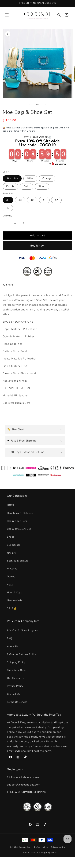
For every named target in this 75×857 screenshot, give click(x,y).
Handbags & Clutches (20, 513)
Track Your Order (17, 670)
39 (7, 200)
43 (7, 208)
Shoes (10, 536)
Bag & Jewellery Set (19, 529)
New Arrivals (14, 600)
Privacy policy (58, 847)
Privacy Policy (15, 686)
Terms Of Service (17, 702)
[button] (7, 15)
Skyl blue (12, 178)
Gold (26, 186)
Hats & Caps (14, 592)
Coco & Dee (24, 847)
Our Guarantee (15, 678)
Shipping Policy (16, 662)
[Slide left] (30, 105)
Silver (42, 186)
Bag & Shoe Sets (17, 521)
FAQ (9, 638)
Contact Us (13, 694)
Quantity (7, 215)
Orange (46, 178)
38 (20, 200)
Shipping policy (49, 852)
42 (56, 200)
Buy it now (37, 245)
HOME (11, 505)
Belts (10, 584)
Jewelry (11, 552)
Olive (30, 178)
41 (44, 200)
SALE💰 (12, 608)
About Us (12, 646)
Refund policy (41, 847)
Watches (12, 568)
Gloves (11, 576)
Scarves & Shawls (17, 560)
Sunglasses (14, 545)
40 (32, 200)
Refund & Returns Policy (21, 654)
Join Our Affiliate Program (22, 630)
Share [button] (9, 284)
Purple (10, 186)
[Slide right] (45, 105)
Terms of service (30, 852)
